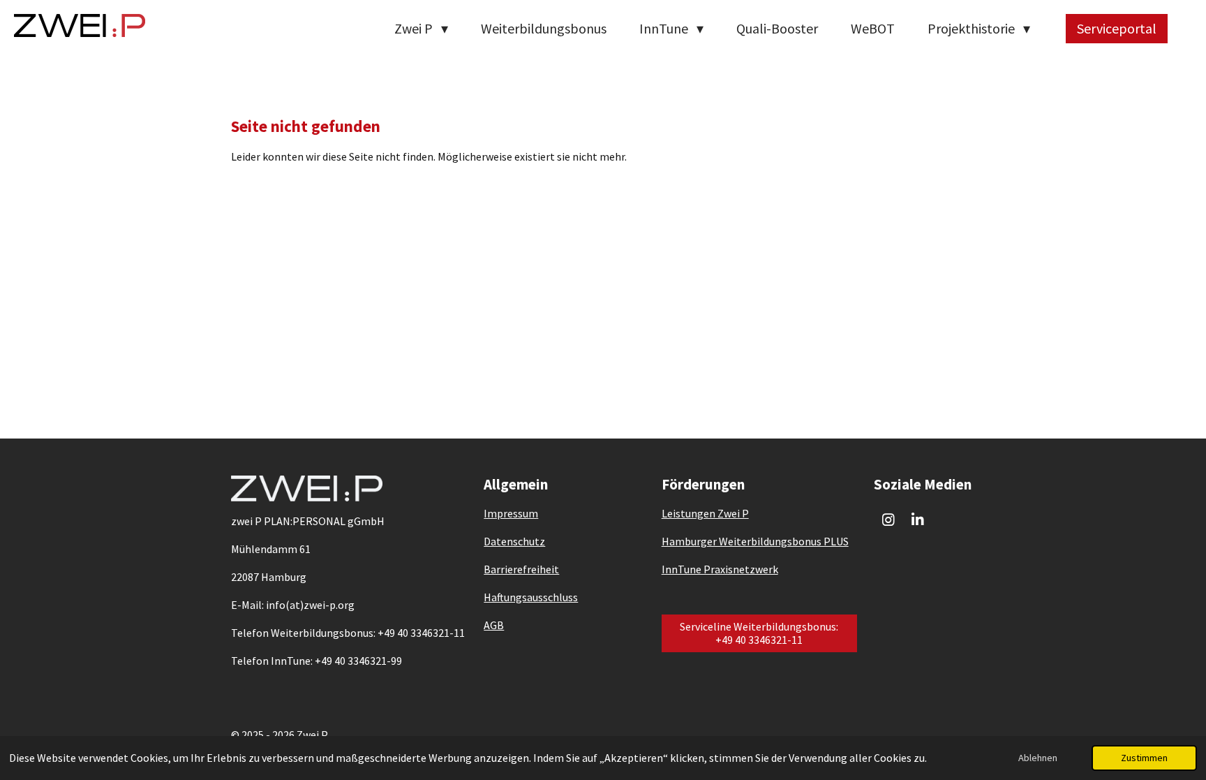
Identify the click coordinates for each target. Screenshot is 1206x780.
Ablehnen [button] (1037, 757)
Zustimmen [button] (1144, 757)
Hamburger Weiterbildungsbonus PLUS (755, 541)
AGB (494, 625)
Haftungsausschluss (531, 597)
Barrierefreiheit (521, 569)
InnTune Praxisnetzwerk (720, 569)
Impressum (511, 513)
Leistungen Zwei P (705, 513)
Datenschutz (514, 541)
